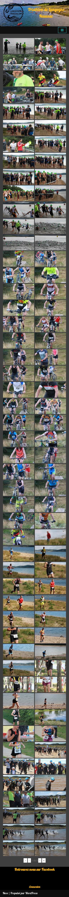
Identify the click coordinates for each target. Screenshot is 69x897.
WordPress (31, 893)
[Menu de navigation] (62, 30)
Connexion (34, 887)
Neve (5, 893)
